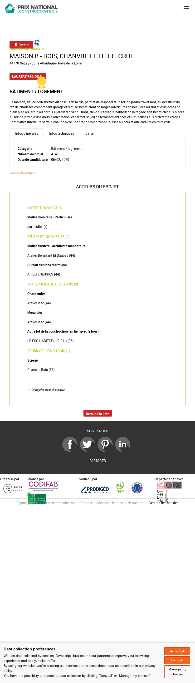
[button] (186, 8)
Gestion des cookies (163, 503)
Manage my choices (177, 671)
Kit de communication (59, 503)
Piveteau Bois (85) (41, 369)
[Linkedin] (124, 450)
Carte (89, 133)
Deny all (177, 660)
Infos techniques (61, 133)
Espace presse (27, 503)
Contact (86, 503)
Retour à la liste (97, 414)
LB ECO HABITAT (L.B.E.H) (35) (50, 341)
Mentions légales (110, 503)
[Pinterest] (106, 450)
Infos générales (26, 133)
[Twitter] (89, 450)
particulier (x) (37, 226)
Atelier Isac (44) (39, 303)
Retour (23, 45)
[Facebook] (71, 450)
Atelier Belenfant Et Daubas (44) (51, 255)
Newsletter (135, 503)
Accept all (177, 651)
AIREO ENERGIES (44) (43, 274)
